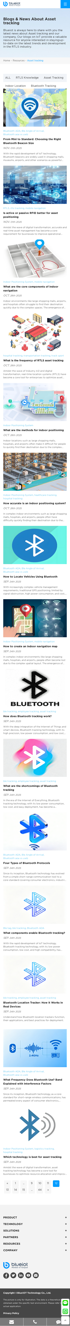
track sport (57, 355)
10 (40, 1183)
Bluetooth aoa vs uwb (15, 134)
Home (6, 61)
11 (48, 1183)
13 (7, 1190)
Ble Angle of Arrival (33, 131)
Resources (19, 61)
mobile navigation (35, 208)
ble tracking (10, 711)
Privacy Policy (11, 1313)
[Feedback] (58, 1322)
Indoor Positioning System (18, 281)
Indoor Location (15, 86)
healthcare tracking (45, 495)
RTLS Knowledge (27, 78)
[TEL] (35, 1322)
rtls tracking (17, 208)
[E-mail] (11, 1322)
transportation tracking (37, 355)
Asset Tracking (53, 78)
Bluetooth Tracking (43, 86)
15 (23, 1190)
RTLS (6, 208)
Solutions (11, 1230)
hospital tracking (12, 355)
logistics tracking (44, 1148)
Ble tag (7, 928)
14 (15, 1190)
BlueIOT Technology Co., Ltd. (34, 1293)
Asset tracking (35, 61)
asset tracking (48, 711)
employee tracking (28, 711)
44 (40, 1190)
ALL (8, 78)
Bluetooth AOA (12, 131)
